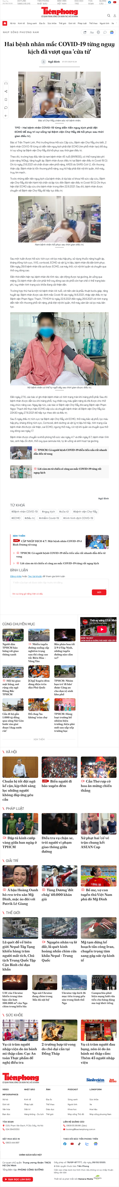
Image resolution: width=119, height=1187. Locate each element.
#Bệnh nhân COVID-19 (24, 511)
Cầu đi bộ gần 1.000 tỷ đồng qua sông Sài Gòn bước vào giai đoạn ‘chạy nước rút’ (13, 722)
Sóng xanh (32, 23)
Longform (96, 1089)
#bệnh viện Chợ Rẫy (85, 511)
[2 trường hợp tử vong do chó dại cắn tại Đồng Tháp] (59, 1030)
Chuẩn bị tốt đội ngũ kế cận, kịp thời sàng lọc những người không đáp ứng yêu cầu (19, 790)
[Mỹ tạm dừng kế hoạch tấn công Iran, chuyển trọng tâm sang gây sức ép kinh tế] (99, 928)
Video (5, 1089)
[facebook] (109, 2)
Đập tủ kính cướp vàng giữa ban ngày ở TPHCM (19, 842)
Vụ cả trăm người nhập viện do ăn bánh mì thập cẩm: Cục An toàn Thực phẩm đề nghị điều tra (19, 1053)
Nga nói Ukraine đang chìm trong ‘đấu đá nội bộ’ (42, 996)
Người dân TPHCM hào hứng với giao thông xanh (10, 649)
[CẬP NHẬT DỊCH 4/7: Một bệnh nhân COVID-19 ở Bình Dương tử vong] (97, 542)
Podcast (73, 1089)
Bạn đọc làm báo (19, 1179)
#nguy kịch (48, 511)
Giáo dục (50, 1109)
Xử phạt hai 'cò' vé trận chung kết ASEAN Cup (95, 842)
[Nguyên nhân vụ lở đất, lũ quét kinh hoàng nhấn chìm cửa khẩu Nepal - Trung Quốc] (59, 928)
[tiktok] (81, 1144)
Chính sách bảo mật (30, 1155)
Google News (112, 32)
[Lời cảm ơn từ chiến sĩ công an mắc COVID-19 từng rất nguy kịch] (21, 471)
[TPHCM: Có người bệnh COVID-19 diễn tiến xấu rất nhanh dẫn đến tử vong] (21, 452)
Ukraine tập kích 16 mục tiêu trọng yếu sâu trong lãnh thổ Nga (74, 998)
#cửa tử (64, 511)
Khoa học (72, 1109)
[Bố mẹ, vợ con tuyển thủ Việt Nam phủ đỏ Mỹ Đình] (99, 876)
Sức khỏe (52, 23)
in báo (98, 32)
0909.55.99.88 (73, 1125)
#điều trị (30, 518)
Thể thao (93, 23)
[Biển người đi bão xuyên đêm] (59, 767)
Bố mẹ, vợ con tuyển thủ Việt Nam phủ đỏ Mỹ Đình (96, 894)
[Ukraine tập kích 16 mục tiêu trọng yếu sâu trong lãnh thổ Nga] (74, 982)
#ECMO (15, 518)
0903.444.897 (12, 1142)
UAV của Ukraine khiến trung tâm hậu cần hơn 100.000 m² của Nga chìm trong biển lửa (14, 999)
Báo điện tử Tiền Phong (59, 12)
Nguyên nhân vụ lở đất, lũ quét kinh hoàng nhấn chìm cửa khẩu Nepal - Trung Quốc (59, 951)
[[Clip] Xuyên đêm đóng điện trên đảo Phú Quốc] (38, 671)
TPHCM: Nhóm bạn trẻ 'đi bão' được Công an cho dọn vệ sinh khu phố (63, 687)
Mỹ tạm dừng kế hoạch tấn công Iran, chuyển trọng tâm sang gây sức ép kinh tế (98, 951)
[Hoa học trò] (113, 1080)
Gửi (99, 592)
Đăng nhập (16, 576)
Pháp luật (82, 23)
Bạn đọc (6, 1114)
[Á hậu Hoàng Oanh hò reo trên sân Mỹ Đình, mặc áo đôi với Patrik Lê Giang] (20, 876)
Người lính (104, 23)
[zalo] (88, 1144)
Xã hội (13, 23)
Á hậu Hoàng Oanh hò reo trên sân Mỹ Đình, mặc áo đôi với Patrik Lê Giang (20, 897)
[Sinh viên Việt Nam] (95, 1080)
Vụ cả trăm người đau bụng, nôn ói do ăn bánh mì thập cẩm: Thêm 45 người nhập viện (98, 1053)
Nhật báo (29, 1089)
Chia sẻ (6, 91)
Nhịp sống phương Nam (21, 32)
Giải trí (12, 860)
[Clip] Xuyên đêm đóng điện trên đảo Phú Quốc (38, 684)
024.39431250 (12, 1129)
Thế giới (62, 23)
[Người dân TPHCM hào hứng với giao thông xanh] (13, 635)
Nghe (6, 83)
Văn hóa (6, 1109)
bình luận (105, 32)
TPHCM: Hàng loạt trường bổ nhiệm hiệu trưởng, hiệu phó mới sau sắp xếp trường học (64, 722)
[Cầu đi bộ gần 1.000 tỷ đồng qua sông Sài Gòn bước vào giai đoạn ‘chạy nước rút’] (13, 704)
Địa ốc (42, 23)
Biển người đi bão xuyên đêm (57, 783)
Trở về (6, 116)
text (92, 32)
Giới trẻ (71, 23)
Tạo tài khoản (35, 576)
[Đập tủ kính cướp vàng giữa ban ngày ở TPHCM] (20, 824)
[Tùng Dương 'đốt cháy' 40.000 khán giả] (59, 876)
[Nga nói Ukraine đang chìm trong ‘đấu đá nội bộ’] (44, 982)
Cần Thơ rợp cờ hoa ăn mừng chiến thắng (96, 785)
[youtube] (115, 2)
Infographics (10, 1094)
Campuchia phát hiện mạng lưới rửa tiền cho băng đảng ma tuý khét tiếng (103, 998)
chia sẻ (85, 32)
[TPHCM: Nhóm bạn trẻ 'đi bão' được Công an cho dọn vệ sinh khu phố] (64, 671)
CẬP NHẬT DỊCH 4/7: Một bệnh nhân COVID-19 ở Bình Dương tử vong (47, 542)
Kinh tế (21, 23)
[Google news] (97, 1144)
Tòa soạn (7, 1121)
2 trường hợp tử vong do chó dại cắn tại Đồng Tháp (59, 1049)
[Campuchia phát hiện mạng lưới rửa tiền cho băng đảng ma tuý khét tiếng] (104, 982)
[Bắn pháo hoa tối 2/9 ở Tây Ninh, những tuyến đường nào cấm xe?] (64, 635)
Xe (113, 23)
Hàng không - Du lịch (34, 1114)
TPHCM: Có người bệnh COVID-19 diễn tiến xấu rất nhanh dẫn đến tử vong (70, 451)
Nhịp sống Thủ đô (76, 1114)
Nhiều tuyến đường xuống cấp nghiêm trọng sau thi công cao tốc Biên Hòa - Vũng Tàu (38, 652)
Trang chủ (4, 23)
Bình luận (6, 108)
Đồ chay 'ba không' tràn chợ (37, 715)
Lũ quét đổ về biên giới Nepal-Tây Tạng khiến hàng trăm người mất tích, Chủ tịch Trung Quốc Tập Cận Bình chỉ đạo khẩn (19, 955)
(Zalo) (84, 1125)
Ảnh (48, 1089)
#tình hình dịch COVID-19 (78, 518)
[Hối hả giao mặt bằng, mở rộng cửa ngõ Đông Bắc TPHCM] (13, 671)
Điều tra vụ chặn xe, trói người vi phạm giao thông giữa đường (57, 845)
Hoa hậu (93, 1109)
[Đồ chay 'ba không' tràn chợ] (38, 704)
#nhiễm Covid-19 (49, 518)
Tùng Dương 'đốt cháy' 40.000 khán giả (57, 894)
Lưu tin (6, 99)
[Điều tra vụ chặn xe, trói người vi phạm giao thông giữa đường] (59, 824)
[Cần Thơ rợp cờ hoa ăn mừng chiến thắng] (99, 767)
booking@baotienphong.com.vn (80, 1129)
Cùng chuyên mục (18, 624)
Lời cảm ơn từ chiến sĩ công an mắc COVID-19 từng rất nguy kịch (67, 470)
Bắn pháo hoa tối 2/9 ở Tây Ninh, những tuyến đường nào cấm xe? (64, 650)
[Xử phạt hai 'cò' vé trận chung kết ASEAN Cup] (99, 824)
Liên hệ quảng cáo (73, 1121)
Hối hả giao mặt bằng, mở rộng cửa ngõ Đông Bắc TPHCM (11, 687)
